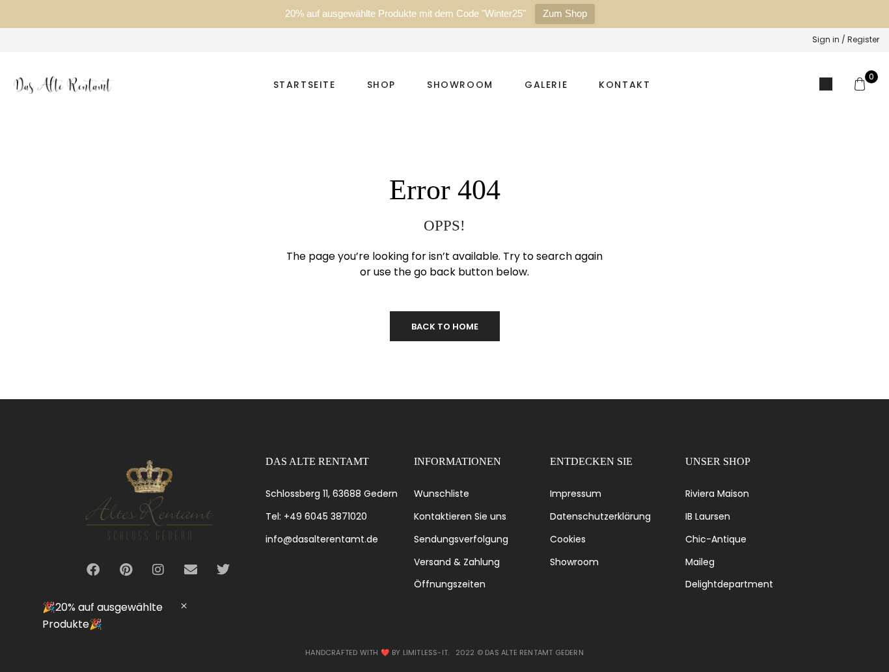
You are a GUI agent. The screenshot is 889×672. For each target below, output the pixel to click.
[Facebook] (93, 570)
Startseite (304, 84)
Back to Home (444, 326)
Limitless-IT (425, 652)
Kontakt (624, 84)
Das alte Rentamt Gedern (534, 652)
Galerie (546, 84)
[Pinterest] (126, 570)
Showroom (460, 84)
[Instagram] (158, 570)
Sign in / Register (845, 39)
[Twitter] (223, 570)
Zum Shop (565, 13)
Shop (381, 84)
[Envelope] (191, 570)
